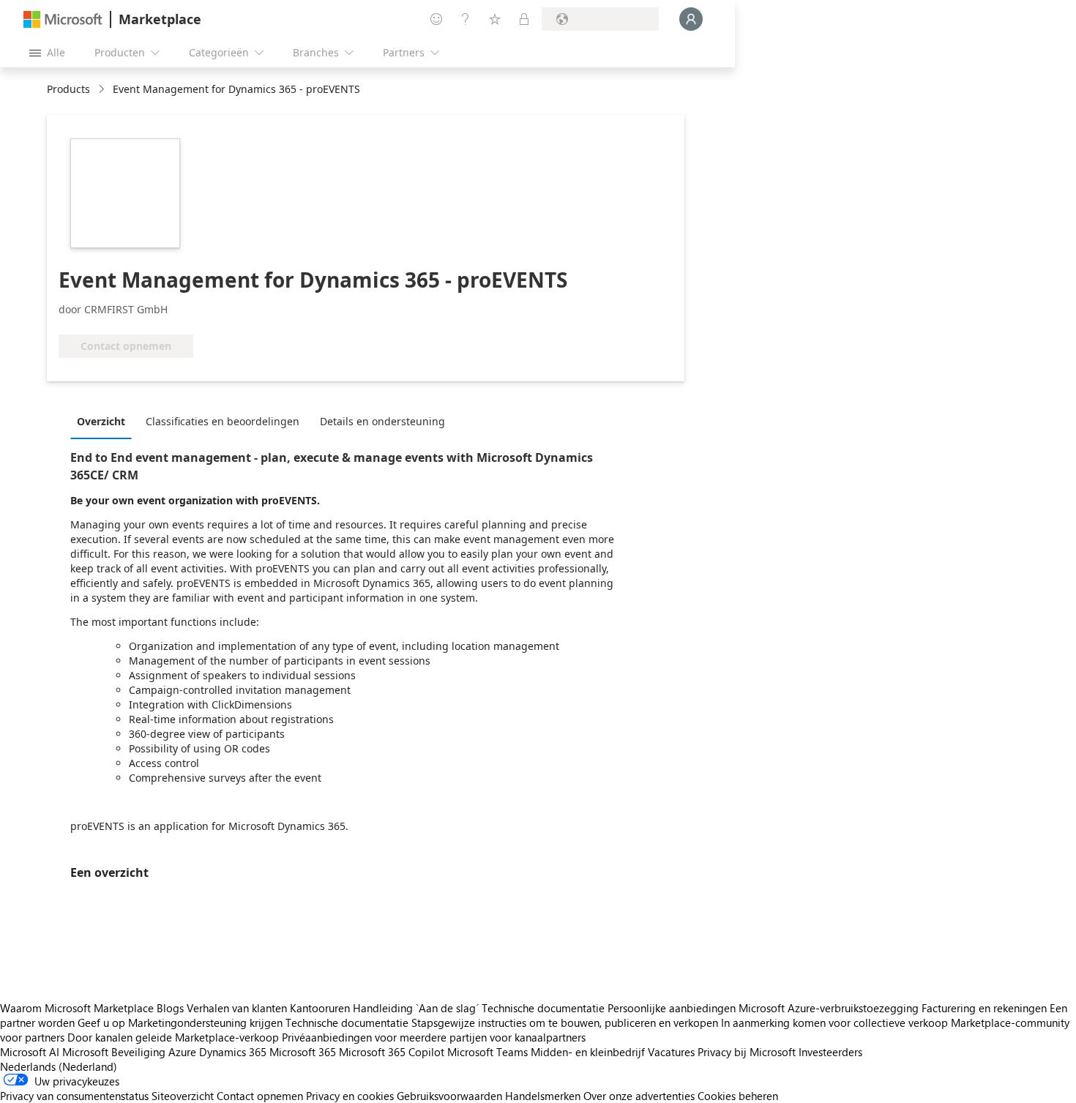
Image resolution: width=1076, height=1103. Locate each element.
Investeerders (830, 1051)
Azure (182, 1051)
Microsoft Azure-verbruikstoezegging (830, 1008)
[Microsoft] (62, 19)
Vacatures (671, 1051)
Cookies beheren (738, 1095)
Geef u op (101, 1022)
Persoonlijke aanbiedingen (672, 1008)
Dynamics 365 (232, 1051)
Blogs (170, 1008)
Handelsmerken (542, 1095)
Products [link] (68, 89)
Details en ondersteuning (382, 421)
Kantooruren (320, 1008)
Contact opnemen (260, 1095)
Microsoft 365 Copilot (391, 1051)
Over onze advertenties (639, 1095)
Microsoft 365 (302, 1051)
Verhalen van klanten (237, 1008)
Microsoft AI (29, 1051)
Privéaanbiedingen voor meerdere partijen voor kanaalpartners (434, 1037)
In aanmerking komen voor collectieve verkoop (834, 1022)
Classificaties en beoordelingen (222, 421)
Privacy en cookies (350, 1095)
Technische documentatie (543, 1008)
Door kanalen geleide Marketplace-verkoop (173, 1037)
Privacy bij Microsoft (747, 1051)
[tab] (104, 421)
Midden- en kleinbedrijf (588, 1051)
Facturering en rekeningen (984, 1008)
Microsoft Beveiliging (113, 1051)
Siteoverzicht (183, 1095)
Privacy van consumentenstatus (74, 1095)
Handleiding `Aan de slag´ (416, 1008)
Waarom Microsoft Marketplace (77, 1008)
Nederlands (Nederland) (58, 1066)
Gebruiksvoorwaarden (449, 1095)
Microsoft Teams (487, 1051)
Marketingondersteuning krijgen (205, 1022)
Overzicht (101, 421)
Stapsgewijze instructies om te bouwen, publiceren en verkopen (564, 1022)
